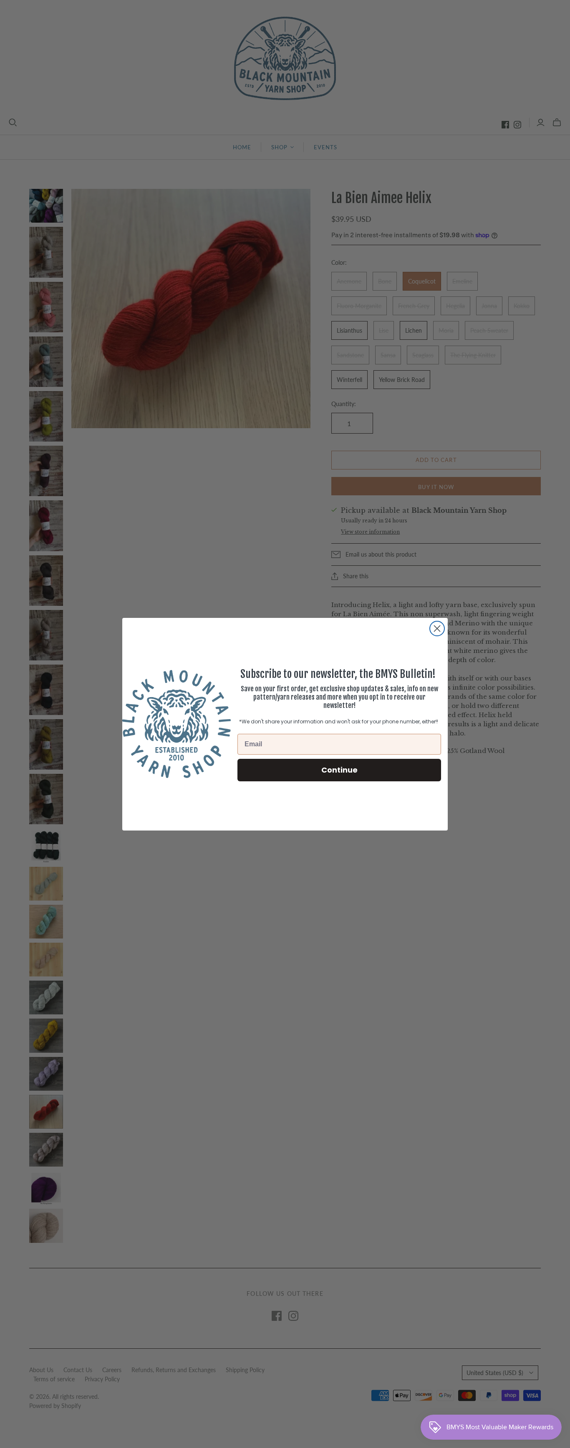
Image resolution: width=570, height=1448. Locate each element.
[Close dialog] (437, 628)
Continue (339, 769)
